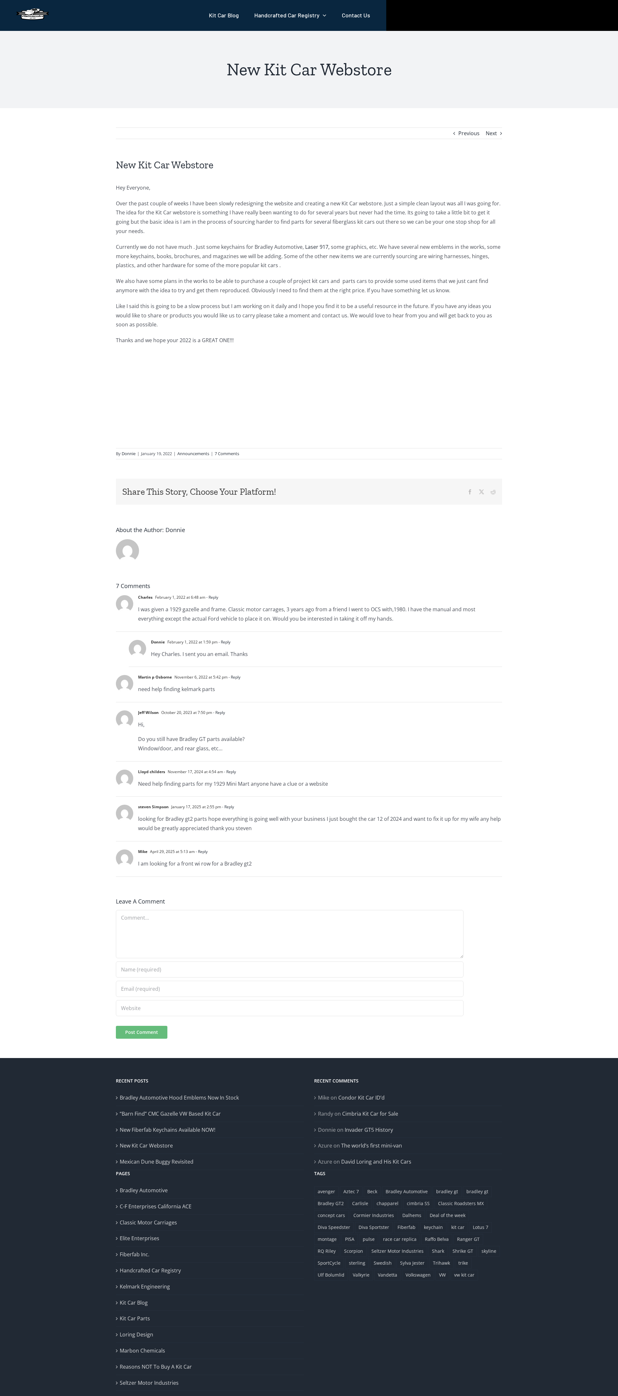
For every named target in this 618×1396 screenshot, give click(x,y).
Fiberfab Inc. (134, 1254)
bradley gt (447, 1191)
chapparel (387, 1203)
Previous (469, 133)
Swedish (383, 1263)
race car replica (400, 1239)
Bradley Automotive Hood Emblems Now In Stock (179, 1097)
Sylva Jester (412, 1263)
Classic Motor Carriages (148, 1222)
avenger (326, 1191)
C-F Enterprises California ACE (156, 1206)
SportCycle (329, 1263)
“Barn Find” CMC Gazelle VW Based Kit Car (170, 1113)
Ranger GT (468, 1239)
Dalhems (411, 1215)
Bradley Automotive (144, 1190)
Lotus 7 (480, 1227)
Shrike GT (463, 1251)
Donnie (129, 453)
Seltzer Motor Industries (149, 1382)
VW (442, 1275)
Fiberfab (407, 1227)
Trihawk (441, 1263)
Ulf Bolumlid (331, 1275)
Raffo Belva (437, 1239)
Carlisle (360, 1203)
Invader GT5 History (369, 1129)
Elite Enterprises (139, 1238)
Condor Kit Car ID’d (361, 1097)
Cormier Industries (373, 1215)
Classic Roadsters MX (461, 1203)
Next (491, 133)
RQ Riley (327, 1251)
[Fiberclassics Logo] (32, 10)
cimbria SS (418, 1203)
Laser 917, (317, 246)
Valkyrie (361, 1275)
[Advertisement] (309, 396)
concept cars (331, 1215)
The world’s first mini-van (371, 1145)
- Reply (211, 597)
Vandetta (387, 1275)
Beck (372, 1191)
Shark (438, 1251)
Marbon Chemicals (142, 1350)
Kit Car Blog (134, 1302)
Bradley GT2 (331, 1203)
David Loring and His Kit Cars (376, 1161)
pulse (369, 1239)
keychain (433, 1227)
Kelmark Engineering (145, 1286)
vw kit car (464, 1275)
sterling (357, 1263)
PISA (349, 1239)
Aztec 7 (351, 1191)
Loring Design (136, 1334)
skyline (489, 1251)
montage (327, 1239)
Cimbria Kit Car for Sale (370, 1113)
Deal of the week (447, 1215)
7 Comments (227, 453)
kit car (457, 1227)
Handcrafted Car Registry (150, 1270)
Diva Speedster (334, 1227)
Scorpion (353, 1251)
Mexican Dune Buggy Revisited (156, 1161)
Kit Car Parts (135, 1318)
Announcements (193, 453)
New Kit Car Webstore (146, 1145)
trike (463, 1263)
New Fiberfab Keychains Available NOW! (167, 1129)
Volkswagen (418, 1275)
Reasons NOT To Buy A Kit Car (156, 1366)
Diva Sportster (374, 1227)
